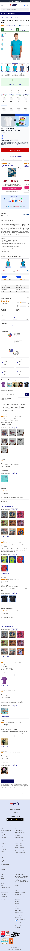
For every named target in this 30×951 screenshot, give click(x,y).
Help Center (18, 885)
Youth (2, 881)
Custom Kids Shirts (19, 849)
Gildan (2, 889)
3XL (11, 101)
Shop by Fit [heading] (4, 874)
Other (12, 410)
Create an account (18, 144)
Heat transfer (23, 404)
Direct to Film (6, 404)
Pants (2, 847)
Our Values (17, 905)
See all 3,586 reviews (8, 781)
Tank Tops (3, 834)
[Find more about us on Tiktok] (18, 812)
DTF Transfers (18, 830)
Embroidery (5, 407)
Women (2, 878)
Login (24, 5)
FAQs (16, 890)
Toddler (2, 883)
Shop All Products (5, 899)
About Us (17, 901)
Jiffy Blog (17, 908)
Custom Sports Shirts (20, 852)
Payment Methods (19, 897)
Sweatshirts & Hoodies (6, 830)
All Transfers (18, 828)
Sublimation (22, 407)
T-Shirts (2, 828)
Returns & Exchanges (20, 896)
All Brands (3, 898)
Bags (2, 857)
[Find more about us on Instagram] (15, 812)
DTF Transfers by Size (20, 832)
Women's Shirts (4, 841)
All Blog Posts (18, 910)
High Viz (3, 861)
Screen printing (14, 404)
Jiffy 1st (23, 267)
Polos (2, 832)
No (16, 427)
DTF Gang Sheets (19, 837)
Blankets (3, 869)
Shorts (2, 851)
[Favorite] (4, 34)
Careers (17, 903)
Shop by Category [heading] (6, 825)
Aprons (2, 867)
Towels (2, 866)
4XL (19, 101)
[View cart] (27, 5)
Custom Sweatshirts (19, 847)
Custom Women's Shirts (20, 850)
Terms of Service (19, 915)
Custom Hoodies (19, 845)
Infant (2, 885)
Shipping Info (18, 894)
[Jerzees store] (22, 25)
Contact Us (17, 887)
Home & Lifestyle (5, 864)
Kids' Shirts (3, 843)
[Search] (27, 9)
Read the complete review (7, 506)
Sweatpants (3, 849)
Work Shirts (3, 837)
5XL (26, 101)
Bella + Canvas (4, 890)
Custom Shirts (18, 841)
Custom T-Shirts (18, 843)
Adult (2, 876)
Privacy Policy (18, 913)
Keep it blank (6, 410)
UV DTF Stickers (19, 835)
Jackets (2, 835)
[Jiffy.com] (13, 5)
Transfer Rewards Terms (20, 919)
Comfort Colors (4, 892)
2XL (4, 101)
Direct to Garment (14, 407)
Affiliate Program (19, 906)
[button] (2, 4)
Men (2, 880)
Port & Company (4, 896)
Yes (13, 427)
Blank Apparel (4, 826)
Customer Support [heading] (20, 874)
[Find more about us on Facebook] (12, 812)
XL (26, 90)
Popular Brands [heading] (5, 887)
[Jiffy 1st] (4, 94)
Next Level (3, 894)
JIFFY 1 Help (18, 889)
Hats (2, 855)
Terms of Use (18, 949)
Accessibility (18, 917)
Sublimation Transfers (20, 834)
